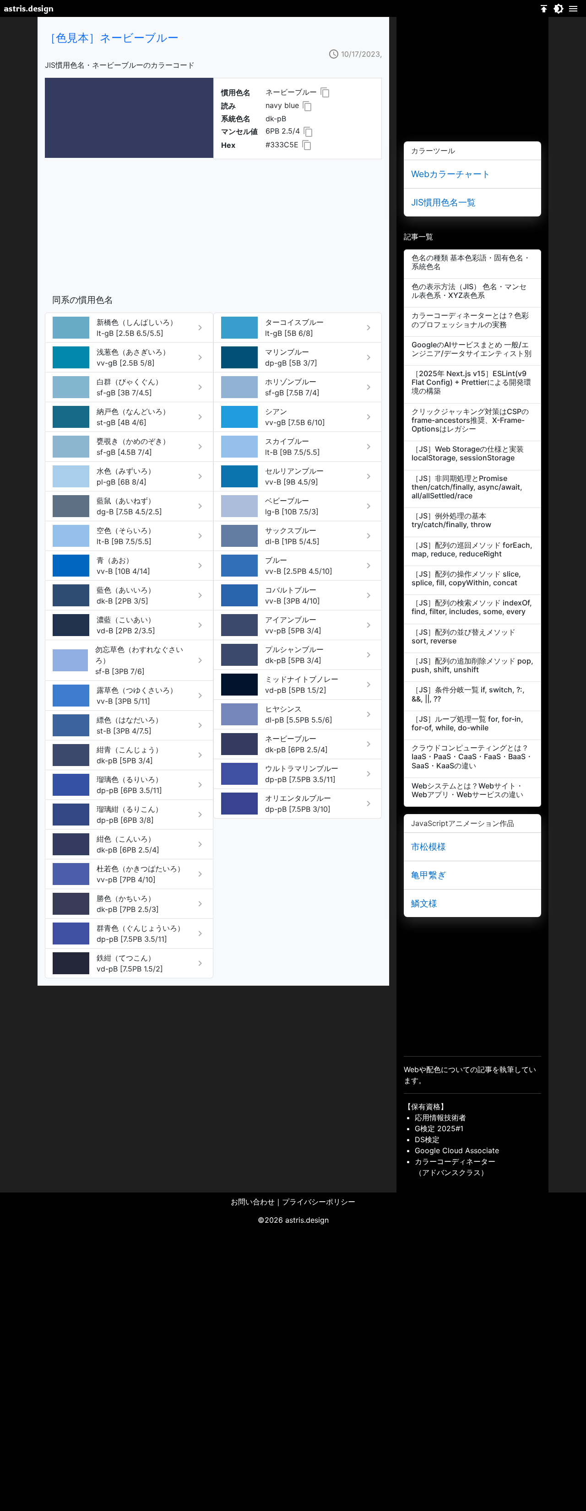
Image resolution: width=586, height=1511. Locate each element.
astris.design (29, 8)
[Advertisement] (213, 223)
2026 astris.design (297, 1220)
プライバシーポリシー (318, 1201)
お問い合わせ (253, 1201)
